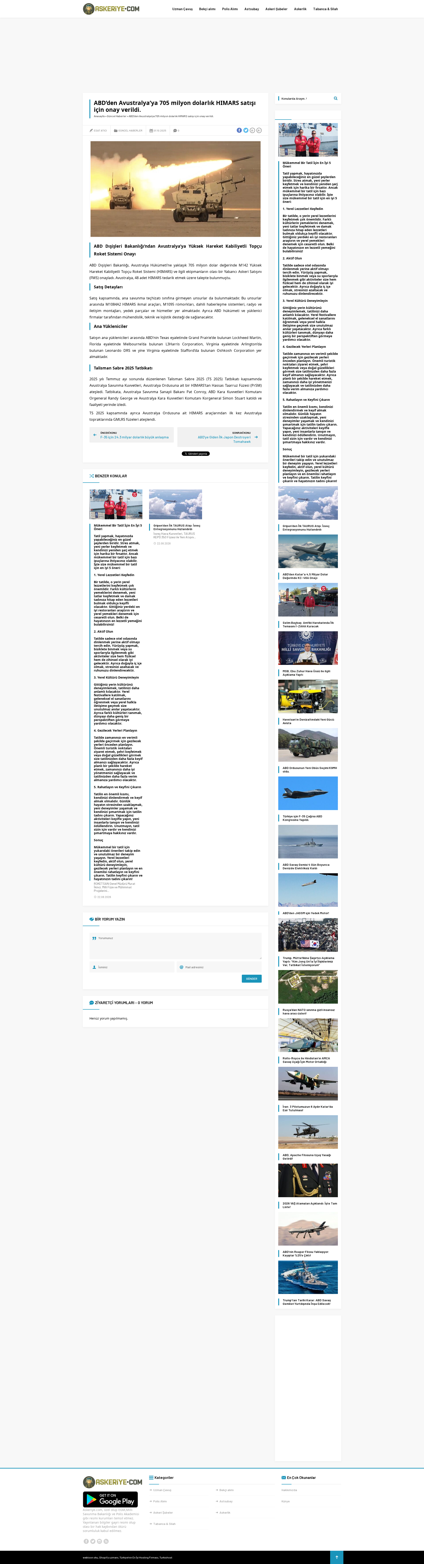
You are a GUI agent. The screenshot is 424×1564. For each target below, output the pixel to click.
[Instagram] (99, 1541)
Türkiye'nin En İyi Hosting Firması (138, 1557)
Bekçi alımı (207, 9)
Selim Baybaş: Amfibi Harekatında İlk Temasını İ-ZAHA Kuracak (308, 624)
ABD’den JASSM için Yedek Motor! (306, 913)
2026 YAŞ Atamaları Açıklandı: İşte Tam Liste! (310, 1205)
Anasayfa (99, 116)
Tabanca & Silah (325, 9)
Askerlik (300, 9)
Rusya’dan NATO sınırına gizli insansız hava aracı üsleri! (309, 1011)
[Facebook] (86, 1541)
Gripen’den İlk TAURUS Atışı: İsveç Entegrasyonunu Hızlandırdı (176, 527)
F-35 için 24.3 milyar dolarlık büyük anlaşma (134, 437)
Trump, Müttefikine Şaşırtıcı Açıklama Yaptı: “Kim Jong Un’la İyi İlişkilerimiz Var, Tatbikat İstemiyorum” (308, 961)
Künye (286, 1501)
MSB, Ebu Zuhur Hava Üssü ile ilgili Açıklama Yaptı (306, 672)
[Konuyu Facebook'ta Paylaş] (239, 130)
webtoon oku (90, 1557)
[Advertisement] (212, 55)
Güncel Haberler (117, 116)
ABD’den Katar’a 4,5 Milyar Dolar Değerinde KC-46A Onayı (305, 576)
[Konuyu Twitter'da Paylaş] (245, 130)
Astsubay (251, 9)
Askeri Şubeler (276, 9)
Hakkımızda (289, 1490)
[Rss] (106, 1541)
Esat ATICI (100, 130)
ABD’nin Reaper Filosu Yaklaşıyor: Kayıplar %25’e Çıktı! (306, 1253)
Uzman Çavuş (182, 9)
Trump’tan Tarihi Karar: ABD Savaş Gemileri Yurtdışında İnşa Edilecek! (307, 1301)
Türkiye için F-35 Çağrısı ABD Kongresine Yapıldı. (302, 818)
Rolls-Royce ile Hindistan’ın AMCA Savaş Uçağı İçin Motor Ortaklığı (306, 1060)
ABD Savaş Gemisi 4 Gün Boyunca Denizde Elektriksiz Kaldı (306, 866)
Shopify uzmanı (108, 1557)
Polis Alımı (230, 9)
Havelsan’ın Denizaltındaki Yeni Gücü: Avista (309, 721)
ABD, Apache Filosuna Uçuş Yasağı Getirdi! (307, 1156)
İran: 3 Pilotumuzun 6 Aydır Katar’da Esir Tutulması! (308, 1108)
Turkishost (165, 1557)
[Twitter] (92, 1541)
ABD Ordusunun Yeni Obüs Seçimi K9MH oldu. (310, 769)
